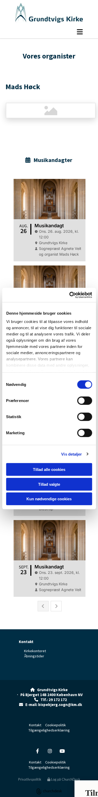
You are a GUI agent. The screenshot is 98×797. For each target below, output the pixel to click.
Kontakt (26, 641)
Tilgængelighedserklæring (49, 730)
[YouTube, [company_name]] (62, 751)
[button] (49, 31)
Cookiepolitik (55, 725)
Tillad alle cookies (49, 469)
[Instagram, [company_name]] (49, 751)
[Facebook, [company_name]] (37, 751)
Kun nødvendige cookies (49, 499)
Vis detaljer (71, 454)
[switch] (84, 401)
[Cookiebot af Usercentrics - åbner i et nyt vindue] (70, 294)
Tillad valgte (49, 484)
